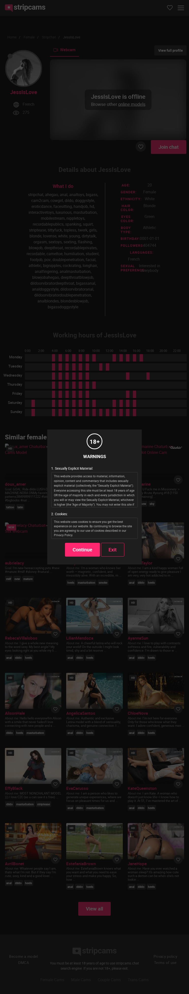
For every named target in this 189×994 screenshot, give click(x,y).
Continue (82, 549)
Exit (113, 549)
